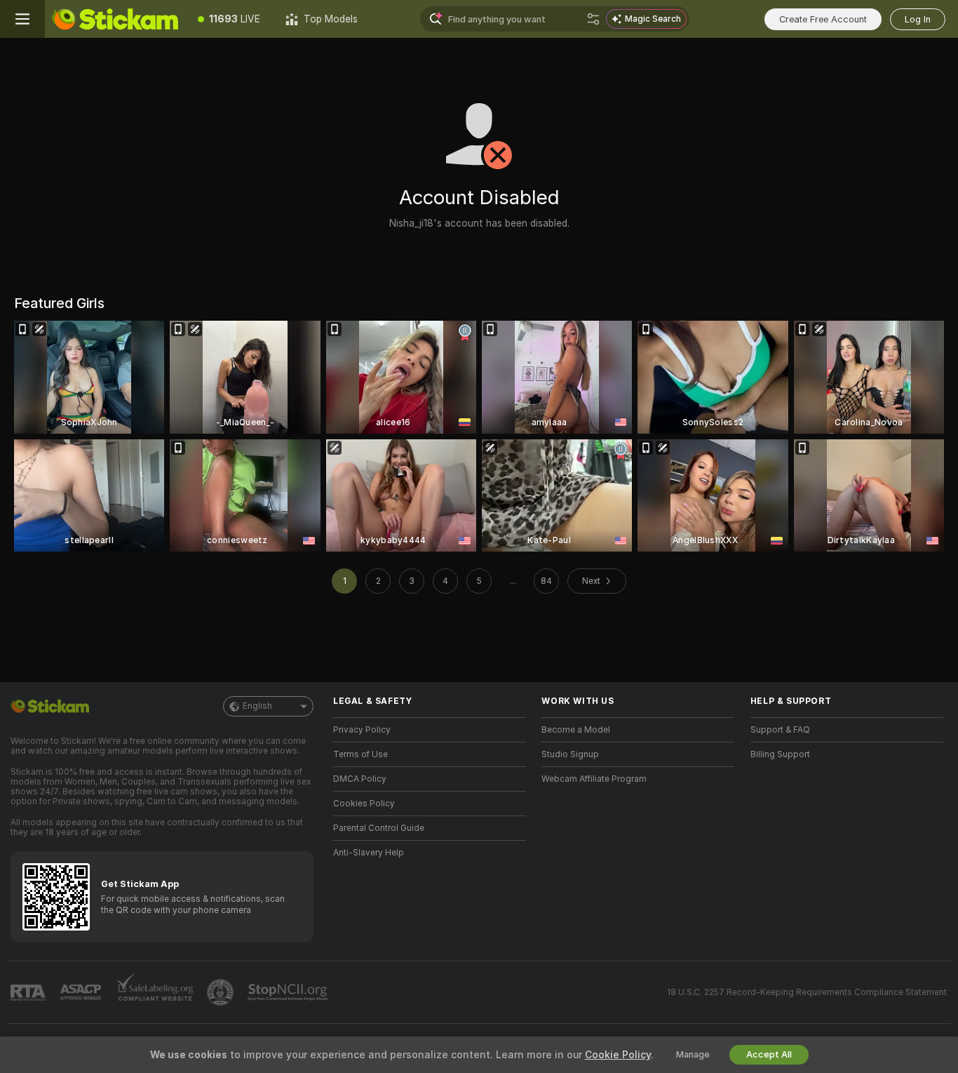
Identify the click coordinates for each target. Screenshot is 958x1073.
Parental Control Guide (378, 828)
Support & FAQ (780, 730)
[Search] (593, 19)
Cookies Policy (364, 803)
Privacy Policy (362, 730)
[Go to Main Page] (115, 19)
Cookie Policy (618, 1054)
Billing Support (780, 754)
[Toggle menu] (22, 19)
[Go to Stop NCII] (289, 992)
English (257, 706)
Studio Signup (570, 754)
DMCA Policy (359, 779)
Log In (918, 19)
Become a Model (575, 730)
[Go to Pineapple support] (221, 992)
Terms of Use (360, 754)
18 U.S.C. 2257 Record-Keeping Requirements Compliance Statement (807, 992)
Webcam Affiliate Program (594, 779)
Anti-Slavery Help (368, 853)
